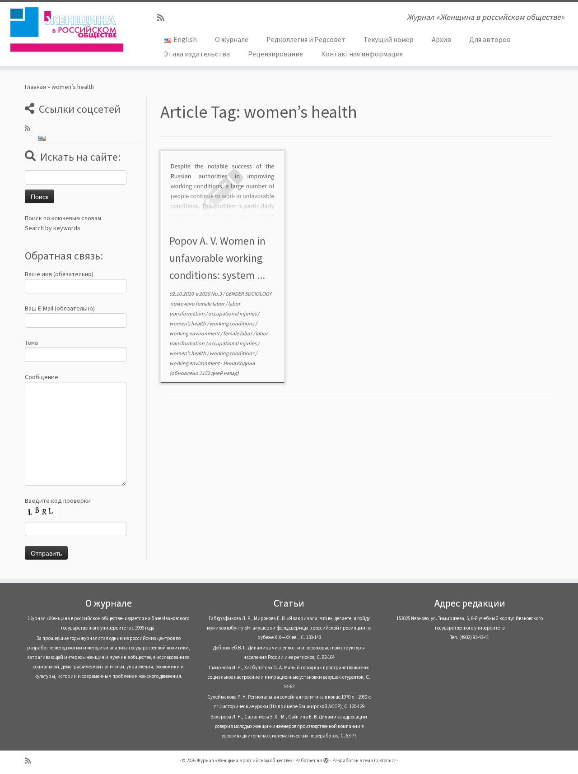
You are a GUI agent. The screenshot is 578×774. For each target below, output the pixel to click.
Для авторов (490, 39)
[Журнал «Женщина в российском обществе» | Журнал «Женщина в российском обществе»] (66, 29)
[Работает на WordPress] (326, 758)
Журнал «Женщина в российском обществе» (244, 760)
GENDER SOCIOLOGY (248, 293)
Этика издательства (197, 53)
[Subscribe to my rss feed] (163, 18)
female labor (210, 303)
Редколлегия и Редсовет (305, 39)
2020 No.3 (211, 293)
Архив (441, 39)
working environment (194, 333)
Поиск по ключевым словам (63, 218)
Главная (35, 87)
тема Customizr (379, 760)
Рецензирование (275, 53)
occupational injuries (232, 313)
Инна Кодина (239, 363)
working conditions (232, 323)
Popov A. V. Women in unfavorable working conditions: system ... (217, 258)
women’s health (188, 323)
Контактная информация (362, 53)
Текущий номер (389, 39)
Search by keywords (52, 228)
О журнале (231, 39)
